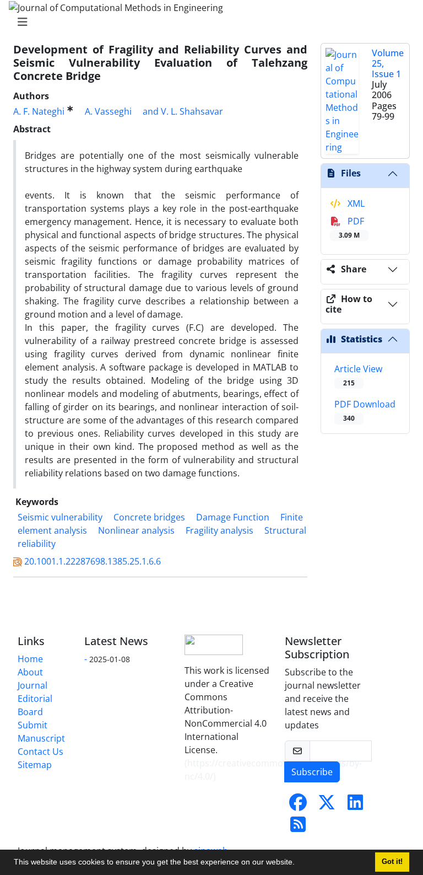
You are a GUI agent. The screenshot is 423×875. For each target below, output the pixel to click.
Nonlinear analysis (136, 530)
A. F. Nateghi (38, 111)
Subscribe (312, 772)
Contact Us (40, 751)
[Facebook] (298, 805)
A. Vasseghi (108, 111)
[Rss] (298, 828)
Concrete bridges (149, 517)
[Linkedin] (355, 805)
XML (355, 203)
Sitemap (35, 765)
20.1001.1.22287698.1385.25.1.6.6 (92, 561)
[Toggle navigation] (208, 22)
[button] (298, 863)
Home (30, 659)
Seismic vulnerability (60, 517)
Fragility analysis (219, 530)
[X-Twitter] (326, 805)
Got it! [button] (392, 862)
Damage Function (232, 517)
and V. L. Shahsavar (183, 111)
